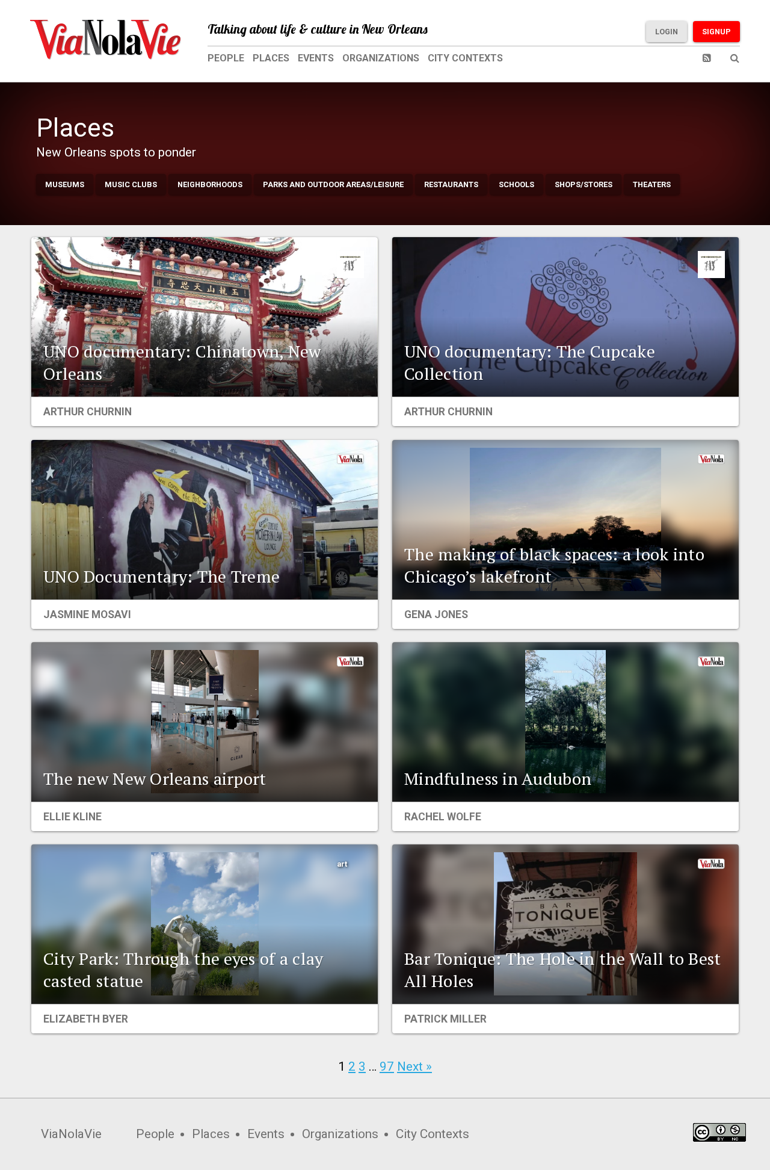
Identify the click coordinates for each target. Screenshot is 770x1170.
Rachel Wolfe (442, 817)
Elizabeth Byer (85, 1019)
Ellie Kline (72, 817)
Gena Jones (436, 614)
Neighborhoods (209, 184)
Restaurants (451, 184)
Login (666, 31)
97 (387, 1066)
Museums (64, 184)
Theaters (652, 184)
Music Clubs (131, 184)
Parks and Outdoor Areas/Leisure (333, 184)
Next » (414, 1066)
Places (271, 58)
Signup (716, 31)
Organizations (380, 58)
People (226, 58)
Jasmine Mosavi (87, 614)
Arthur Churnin (87, 412)
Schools (516, 184)
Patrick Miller (445, 1019)
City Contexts (465, 58)
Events (316, 58)
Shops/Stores (583, 184)
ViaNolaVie (71, 1134)
